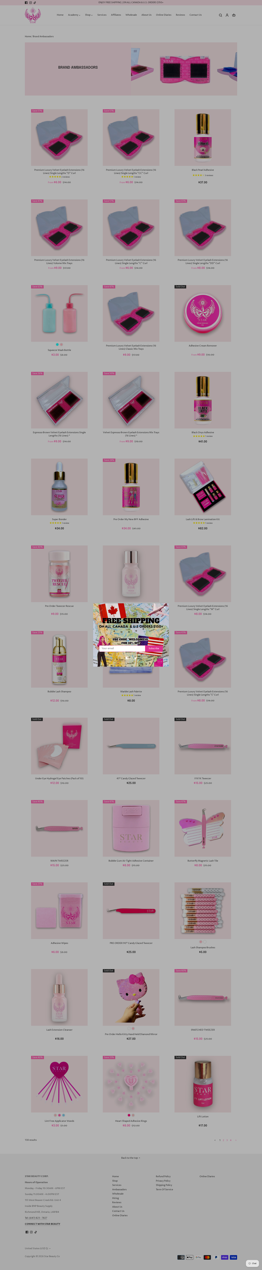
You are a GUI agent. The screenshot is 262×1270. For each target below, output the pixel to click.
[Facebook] (127, 658)
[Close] (164, 607)
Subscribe (154, 648)
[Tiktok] (135, 658)
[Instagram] (131, 658)
